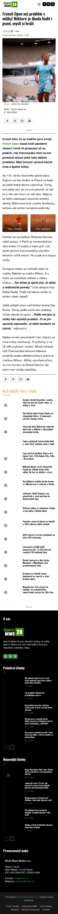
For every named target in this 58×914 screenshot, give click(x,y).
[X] (53, 4)
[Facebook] (44, 4)
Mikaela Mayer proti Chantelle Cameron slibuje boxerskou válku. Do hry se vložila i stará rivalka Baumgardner (37, 470)
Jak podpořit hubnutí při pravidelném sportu (34, 693)
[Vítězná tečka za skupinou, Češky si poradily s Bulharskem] (11, 510)
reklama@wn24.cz (24, 881)
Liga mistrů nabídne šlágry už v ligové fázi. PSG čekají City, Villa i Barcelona (38, 455)
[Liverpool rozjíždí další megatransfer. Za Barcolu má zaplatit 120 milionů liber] (11, 550)
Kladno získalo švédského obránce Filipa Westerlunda (39, 825)
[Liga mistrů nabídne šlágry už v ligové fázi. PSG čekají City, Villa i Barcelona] (11, 457)
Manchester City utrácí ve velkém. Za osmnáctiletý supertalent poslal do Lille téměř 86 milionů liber (39, 591)
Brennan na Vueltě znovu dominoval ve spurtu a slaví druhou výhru (36, 576)
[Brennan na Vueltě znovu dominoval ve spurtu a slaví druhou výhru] (11, 577)
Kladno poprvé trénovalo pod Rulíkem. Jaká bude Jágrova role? (38, 798)
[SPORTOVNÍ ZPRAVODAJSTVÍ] (10, 4)
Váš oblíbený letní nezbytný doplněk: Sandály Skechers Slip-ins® (38, 812)
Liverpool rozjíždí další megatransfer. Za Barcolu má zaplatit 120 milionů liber (37, 549)
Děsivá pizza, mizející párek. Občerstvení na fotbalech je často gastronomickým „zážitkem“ (39, 721)
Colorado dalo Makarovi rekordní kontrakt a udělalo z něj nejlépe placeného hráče (38, 429)
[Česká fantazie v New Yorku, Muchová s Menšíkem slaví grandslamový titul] (11, 564)
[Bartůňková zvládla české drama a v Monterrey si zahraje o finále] (11, 484)
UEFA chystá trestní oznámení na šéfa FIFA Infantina (39, 536)
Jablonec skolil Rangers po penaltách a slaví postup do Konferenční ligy (36, 496)
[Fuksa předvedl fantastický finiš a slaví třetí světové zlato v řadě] (11, 443)
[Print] (29, 121)
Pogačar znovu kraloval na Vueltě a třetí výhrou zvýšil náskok (39, 523)
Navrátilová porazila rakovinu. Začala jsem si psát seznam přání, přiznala (38, 707)
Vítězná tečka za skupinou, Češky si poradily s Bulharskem (39, 509)
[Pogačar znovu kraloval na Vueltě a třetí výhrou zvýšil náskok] (11, 523)
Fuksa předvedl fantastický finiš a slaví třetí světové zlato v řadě (38, 442)
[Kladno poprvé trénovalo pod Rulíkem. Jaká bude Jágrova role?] (13, 800)
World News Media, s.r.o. (28, 896)
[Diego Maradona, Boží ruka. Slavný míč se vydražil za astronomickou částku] (13, 773)
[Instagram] (49, 4)
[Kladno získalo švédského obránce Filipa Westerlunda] (13, 827)
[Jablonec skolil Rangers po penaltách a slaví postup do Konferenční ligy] (11, 497)
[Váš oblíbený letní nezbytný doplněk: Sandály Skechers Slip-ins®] (13, 814)
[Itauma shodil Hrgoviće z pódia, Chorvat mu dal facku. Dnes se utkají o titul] (11, 403)
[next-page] (10, 602)
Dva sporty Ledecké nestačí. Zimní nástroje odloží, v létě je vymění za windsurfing (39, 734)
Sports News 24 (18, 109)
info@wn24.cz (21, 878)
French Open (10, 144)
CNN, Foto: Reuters (19, 104)
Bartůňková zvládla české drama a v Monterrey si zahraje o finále (38, 483)
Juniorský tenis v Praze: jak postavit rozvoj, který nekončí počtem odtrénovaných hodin (37, 785)
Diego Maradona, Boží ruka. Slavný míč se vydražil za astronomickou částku (39, 772)
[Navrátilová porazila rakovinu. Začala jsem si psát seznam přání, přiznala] (13, 709)
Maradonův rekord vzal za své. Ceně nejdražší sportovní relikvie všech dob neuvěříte (38, 680)
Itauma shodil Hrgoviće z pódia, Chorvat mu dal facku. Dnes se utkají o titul (38, 402)
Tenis (6, 31)
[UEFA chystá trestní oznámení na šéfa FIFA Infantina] (11, 537)
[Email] (22, 121)
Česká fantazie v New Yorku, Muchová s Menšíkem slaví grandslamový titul (36, 562)
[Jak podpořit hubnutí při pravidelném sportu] (13, 695)
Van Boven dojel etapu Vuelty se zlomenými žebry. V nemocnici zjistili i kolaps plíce (38, 415)
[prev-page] (4, 602)
